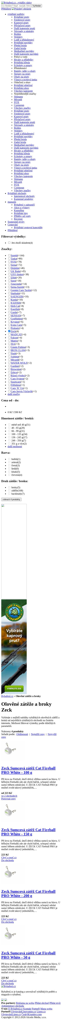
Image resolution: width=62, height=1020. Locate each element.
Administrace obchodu (12, 1006)
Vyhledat (37, 6)
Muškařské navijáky (24, 51)
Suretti (14, 255)
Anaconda (16, 284)
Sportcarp (16, 382)
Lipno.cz (41, 1011)
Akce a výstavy (22, 207)
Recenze (18, 219)
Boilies (17, 34)
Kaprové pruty (21, 22)
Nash (13, 353)
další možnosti (15, 446)
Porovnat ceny (8, 798)
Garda (14, 312)
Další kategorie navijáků (26, 54)
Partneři (36, 1008)
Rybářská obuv (21, 88)
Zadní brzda (20, 48)
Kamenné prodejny (23, 199)
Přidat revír (55, 1003)
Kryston (15, 321)
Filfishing (15, 385)
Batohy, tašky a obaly (25, 71)
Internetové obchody (24, 196)
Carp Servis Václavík (21, 391)
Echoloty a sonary (23, 65)
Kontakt (27, 1008)
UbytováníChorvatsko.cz (23, 1011)
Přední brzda (20, 45)
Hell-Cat (15, 306)
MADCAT (16, 334)
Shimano (18, 96)
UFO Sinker (17, 274)
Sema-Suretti (17, 287)
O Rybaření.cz (15, 1008)
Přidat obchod (42, 1003)
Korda (14, 299)
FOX (16, 102)
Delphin (15, 268)
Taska (14, 258)
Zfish (13, 277)
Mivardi (18, 99)
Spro (13, 280)
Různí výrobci (18, 375)
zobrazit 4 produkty (11, 499)
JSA (13, 344)
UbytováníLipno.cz (11, 1014)
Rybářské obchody (17, 193)
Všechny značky (22, 108)
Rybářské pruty (21, 17)
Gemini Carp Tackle (21, 290)
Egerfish (15, 309)
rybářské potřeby (16, 14)
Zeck (13, 331)
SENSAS (16, 315)
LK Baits (15, 271)
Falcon (14, 337)
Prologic (15, 328)
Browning (16, 369)
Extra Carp (16, 325)
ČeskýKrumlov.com (31, 1014)
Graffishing (16, 318)
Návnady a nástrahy (24, 31)
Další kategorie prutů (24, 28)
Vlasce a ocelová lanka (25, 79)
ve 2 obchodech (9, 796)
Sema (13, 265)
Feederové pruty (22, 19)
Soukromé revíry (16, 221)
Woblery (18, 37)
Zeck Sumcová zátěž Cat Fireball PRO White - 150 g (28, 832)
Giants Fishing (18, 347)
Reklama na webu (25, 1003)
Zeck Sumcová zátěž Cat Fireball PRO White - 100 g (28, 770)
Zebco (14, 372)
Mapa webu (46, 1008)
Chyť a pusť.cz (9, 857)
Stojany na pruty (22, 74)
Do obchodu (7, 860)
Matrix (14, 340)
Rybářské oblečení (23, 85)
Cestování (13, 224)
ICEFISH (16, 302)
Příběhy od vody (22, 216)
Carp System (17, 378)
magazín (12, 202)
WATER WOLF (19, 363)
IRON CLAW (18, 350)
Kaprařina (19, 210)
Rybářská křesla (22, 62)
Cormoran (19, 105)
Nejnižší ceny (38, 734)
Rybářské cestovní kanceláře (28, 227)
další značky (14, 394)
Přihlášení (6, 8)
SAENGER (17, 296)
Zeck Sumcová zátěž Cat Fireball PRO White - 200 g (28, 893)
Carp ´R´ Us (17, 388)
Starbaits (15, 293)
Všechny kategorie (23, 91)
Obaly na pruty (21, 76)
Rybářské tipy (21, 213)
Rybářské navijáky (23, 42)
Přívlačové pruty (22, 25)
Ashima (15, 356)
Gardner (15, 366)
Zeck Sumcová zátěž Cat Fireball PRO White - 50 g (28, 955)
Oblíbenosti (22, 734)
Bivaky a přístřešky (23, 59)
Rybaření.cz (7, 696)
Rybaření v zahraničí (24, 204)
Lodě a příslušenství (24, 39)
